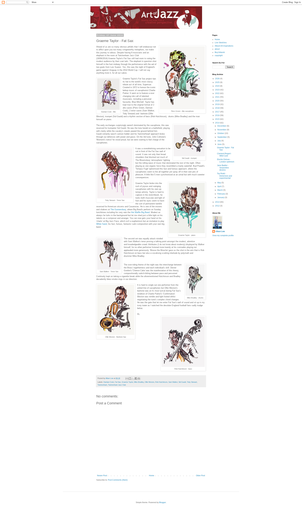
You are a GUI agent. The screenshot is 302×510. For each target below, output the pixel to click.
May (219, 183)
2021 (217, 97)
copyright (219, 55)
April (219, 186)
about (217, 49)
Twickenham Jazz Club (117, 385)
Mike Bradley (139, 382)
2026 (217, 79)
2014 (217, 123)
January (221, 197)
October (221, 133)
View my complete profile (223, 235)
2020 (217, 101)
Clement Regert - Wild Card (224, 154)
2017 (217, 112)
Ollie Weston (149, 382)
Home (151, 475)
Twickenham (102, 385)
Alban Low (220, 231)
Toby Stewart (192, 382)
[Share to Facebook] (135, 378)
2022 (217, 93)
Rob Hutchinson (161, 382)
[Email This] (127, 378)
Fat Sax (118, 382)
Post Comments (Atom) (118, 480)
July (219, 141)
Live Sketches (221, 43)
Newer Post (102, 475)
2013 (217, 202)
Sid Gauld (182, 382)
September (222, 137)
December (222, 126)
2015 (217, 119)
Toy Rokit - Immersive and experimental (224, 175)
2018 (217, 108)
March (220, 190)
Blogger (162, 502)
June (219, 144)
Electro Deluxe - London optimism (225, 160)
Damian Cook (108, 382)
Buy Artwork (220, 52)
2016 (217, 115)
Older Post (200, 475)
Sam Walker (173, 382)
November (222, 130)
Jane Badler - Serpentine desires (223, 167)
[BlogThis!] (129, 378)
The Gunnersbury (118, 209)
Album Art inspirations (224, 46)
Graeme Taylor (127, 382)
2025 (217, 82)
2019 (217, 104)
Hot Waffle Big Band (140, 212)
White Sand (101, 224)
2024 (217, 86)
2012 (217, 206)
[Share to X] (132, 378)
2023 (217, 90)
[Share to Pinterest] (138, 378)
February (221, 194)
